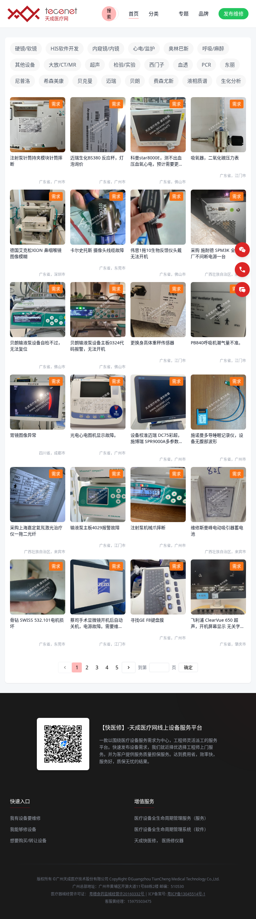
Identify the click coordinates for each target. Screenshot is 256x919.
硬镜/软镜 (26, 48)
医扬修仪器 (173, 840)
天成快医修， (147, 840)
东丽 (230, 64)
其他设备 (25, 64)
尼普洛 (22, 81)
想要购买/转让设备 (28, 840)
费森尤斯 (164, 81)
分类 (154, 13)
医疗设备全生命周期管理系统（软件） (171, 829)
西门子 (156, 64)
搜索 (109, 13)
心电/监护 (144, 48)
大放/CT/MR (62, 64)
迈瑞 (111, 81)
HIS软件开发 (65, 48)
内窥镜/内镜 (105, 48)
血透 (183, 64)
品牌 (204, 13)
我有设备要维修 (25, 818)
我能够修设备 (23, 829)
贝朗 (135, 81)
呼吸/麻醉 (213, 48)
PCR (206, 64)
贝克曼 (84, 81)
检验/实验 (124, 64)
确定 (188, 667)
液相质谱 (197, 81)
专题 (184, 13)
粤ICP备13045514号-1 (186, 894)
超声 (95, 64)
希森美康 (54, 81)
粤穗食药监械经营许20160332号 (117, 894)
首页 (134, 13)
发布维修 (234, 13)
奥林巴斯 (179, 48)
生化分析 (231, 81)
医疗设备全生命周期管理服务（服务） (171, 818)
